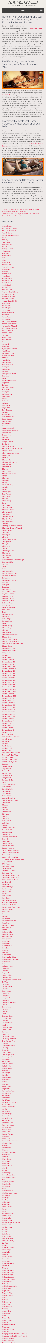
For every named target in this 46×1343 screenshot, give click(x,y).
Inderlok (5, 950)
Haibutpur (5, 884)
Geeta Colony (7, 796)
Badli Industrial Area (9, 380)
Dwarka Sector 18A (9, 689)
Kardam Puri (6, 1116)
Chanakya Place (8, 510)
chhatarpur (6, 535)
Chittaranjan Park (8, 551)
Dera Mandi (6, 616)
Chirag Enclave (7, 544)
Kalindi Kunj (6, 1079)
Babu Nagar (6, 369)
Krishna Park (6, 1225)
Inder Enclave (7, 946)
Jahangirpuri (6, 977)
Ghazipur (5, 805)
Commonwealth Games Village (13, 560)
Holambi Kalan (7, 932)
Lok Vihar (5, 1266)
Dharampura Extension (10, 635)
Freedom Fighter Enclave (11, 753)
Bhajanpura (6, 455)
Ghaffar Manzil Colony (10, 800)
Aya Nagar (6, 346)
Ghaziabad (6, 803)
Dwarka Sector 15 (8, 675)
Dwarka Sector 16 (8, 678)
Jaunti (4, 1014)
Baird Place (6, 389)
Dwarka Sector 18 (8, 687)
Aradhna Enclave (8, 299)
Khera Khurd (6, 1161)
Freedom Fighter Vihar (10, 755)
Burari (4, 503)
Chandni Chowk (7, 521)
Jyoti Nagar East (8, 1054)
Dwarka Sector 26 (8, 709)
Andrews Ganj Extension (10, 292)
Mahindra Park (7, 1281)
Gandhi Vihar (6, 773)
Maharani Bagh (7, 1275)
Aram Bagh (6, 303)
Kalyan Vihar (6, 1086)
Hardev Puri (6, 891)
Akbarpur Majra (7, 249)
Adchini (4, 237)
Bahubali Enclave (8, 387)
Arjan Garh (6, 305)
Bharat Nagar (7, 464)
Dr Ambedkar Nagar (9, 650)
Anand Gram (6, 274)
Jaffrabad (5, 968)
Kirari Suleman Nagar (9, 1193)
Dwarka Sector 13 (8, 671)
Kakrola (4, 1075)
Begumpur (6, 437)
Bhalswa (5, 458)
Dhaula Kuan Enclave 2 (10, 641)
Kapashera (6, 1104)
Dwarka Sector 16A (9, 680)
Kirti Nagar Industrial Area (11, 1200)
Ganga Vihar (6, 778)
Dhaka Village (7, 628)
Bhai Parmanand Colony (11, 453)
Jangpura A (6, 998)
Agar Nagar (6, 242)
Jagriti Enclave (7, 975)
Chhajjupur (6, 532)
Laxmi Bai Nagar (8, 1247)
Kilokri (4, 1179)
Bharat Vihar (6, 467)
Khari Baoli (6, 1154)
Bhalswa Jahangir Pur (10, 462)
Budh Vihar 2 (6, 496)
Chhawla (5, 537)
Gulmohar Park (7, 873)
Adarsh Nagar (7, 233)
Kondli (4, 1209)
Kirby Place (6, 1195)
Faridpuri (5, 744)
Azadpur (5, 358)
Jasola (4, 1005)
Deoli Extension (7, 614)
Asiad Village (6, 337)
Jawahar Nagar (7, 1016)
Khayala (5, 1157)
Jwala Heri (5, 1050)
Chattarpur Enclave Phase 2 (12, 528)
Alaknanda (5, 253)
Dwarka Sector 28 (8, 714)
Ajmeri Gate (6, 246)
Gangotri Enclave (8, 780)
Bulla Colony (6, 501)
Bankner (5, 412)
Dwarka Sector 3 (8, 719)
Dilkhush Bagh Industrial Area (12, 644)
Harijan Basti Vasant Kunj (11, 907)
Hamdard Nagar (7, 887)
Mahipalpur (6, 1284)
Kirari (4, 1188)
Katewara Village (8, 1125)
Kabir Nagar (6, 1059)
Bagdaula (5, 383)
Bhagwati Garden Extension (12, 448)
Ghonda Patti (6, 812)
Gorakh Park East (8, 827)
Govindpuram (7, 832)
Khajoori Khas (7, 1143)
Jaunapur (5, 1011)
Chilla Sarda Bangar (9, 539)
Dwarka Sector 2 (8, 698)
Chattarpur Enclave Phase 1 (12, 526)
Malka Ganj (6, 1304)
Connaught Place (8, 562)
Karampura (6, 1111)
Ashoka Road (7, 333)
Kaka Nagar (6, 1073)
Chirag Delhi (6, 541)
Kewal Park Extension (10, 1141)
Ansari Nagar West (8, 296)
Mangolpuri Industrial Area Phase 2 (14, 1336)
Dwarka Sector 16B (9, 682)
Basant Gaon (6, 421)
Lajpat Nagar (6, 1236)
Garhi (4, 782)
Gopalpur (5, 825)
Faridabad (5, 741)
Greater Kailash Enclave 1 (11, 850)
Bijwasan (5, 480)
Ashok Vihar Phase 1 (9, 321)
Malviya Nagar (7, 1306)
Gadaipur (5, 764)
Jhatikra (4, 1025)
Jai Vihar (5, 982)
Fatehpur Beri (7, 748)
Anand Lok (6, 276)
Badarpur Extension (9, 374)
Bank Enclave (7, 410)
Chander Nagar (7, 517)
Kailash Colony (7, 1064)
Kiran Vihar (6, 1186)
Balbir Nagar (6, 401)
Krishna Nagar (7, 1220)
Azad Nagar (6, 351)
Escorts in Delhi (7, 95)
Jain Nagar (6, 984)
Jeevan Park (6, 1018)
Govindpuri (6, 834)
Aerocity (5, 240)
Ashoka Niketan (7, 330)
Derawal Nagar (7, 621)
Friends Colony (7, 757)
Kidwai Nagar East (8, 1175)
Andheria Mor (7, 287)
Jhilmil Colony (7, 1030)
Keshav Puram (7, 1134)
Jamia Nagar (6, 991)
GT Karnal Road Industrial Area (13, 859)
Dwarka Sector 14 (8, 673)
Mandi (4, 1316)
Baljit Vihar (6, 408)
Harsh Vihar (6, 911)
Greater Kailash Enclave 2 (11, 852)
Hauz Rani (6, 923)
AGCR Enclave (7, 244)
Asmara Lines (7, 339)
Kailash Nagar (7, 1068)
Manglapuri (6, 1327)
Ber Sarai (5, 444)
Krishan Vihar (7, 1218)
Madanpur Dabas (8, 1270)
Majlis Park (6, 1291)
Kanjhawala (6, 1098)
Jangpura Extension (9, 1002)
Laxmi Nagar (6, 1250)
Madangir (5, 1268)
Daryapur (5, 585)
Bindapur (5, 482)
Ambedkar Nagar (8, 267)
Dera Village (6, 619)
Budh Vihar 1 (6, 494)
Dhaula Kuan (6, 637)
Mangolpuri (6, 1331)
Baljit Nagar (6, 405)
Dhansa (5, 630)
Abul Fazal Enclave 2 (9, 231)
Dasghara (5, 587)
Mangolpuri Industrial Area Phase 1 (14, 1334)
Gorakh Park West (8, 830)
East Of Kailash (7, 734)
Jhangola (5, 1020)
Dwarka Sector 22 (8, 705)
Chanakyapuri (7, 512)
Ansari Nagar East (8, 294)
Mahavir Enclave (8, 1277)
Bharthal (5, 469)
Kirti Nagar (6, 1197)
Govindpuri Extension (9, 837)
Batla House (6, 423)
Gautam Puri (6, 793)
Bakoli (4, 398)
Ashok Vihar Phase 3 (9, 326)
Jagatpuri (5, 970)
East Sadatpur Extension (11, 737)
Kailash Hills (6, 1066)
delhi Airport (6, 605)
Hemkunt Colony (8, 925)
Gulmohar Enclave (8, 871)
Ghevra (4, 807)
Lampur (5, 1245)
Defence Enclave (8, 601)
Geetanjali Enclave (8, 798)
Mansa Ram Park (8, 1338)
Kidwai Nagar (6, 1173)
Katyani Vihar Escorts (35, 29)
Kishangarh (6, 1204)
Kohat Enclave (7, 1207)
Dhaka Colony (7, 625)
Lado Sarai (6, 1234)
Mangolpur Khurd (8, 1329)
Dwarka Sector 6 (8, 725)
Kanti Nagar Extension (10, 1102)
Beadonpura (6, 433)
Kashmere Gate (7, 1123)
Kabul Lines (6, 1061)
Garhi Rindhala (7, 789)
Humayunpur (6, 939)
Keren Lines (6, 1132)
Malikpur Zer (6, 1302)
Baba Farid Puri (7, 364)
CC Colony (6, 505)
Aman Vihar (6, 262)
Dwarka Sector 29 (8, 716)
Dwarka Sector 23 (8, 707)
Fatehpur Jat (6, 750)
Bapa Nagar (6, 414)
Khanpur (5, 1150)
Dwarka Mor (6, 657)
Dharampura (6, 632)
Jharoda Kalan (7, 1023)
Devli (4, 623)
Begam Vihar (6, 435)
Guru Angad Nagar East (10, 875)
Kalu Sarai (5, 1084)
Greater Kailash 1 (8, 846)
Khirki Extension (7, 1166)
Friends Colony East (9, 759)
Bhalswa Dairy (7, 460)
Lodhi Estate (6, 1259)
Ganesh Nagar (7, 775)
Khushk (4, 1170)
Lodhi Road (6, 1261)
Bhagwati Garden (8, 446)
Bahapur (5, 385)
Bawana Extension (8, 428)
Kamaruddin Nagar (8, 1091)
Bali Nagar (6, 403)
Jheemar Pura (7, 1027)
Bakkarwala (6, 396)
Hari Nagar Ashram (9, 900)
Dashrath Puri (7, 589)
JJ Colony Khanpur (9, 1036)
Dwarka (4, 655)
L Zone (4, 1232)
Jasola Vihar (6, 1007)
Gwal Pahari (6, 882)
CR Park (5, 564)
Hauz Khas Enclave (9, 921)
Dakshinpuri (6, 578)
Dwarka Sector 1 (8, 660)
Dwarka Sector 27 (8, 712)
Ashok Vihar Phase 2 (9, 324)
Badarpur (5, 371)
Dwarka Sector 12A (9, 669)
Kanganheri (6, 1095)
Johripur (5, 1043)
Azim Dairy (6, 360)
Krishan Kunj (6, 1216)
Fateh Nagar (6, 746)
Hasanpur (5, 914)
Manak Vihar (6, 1311)
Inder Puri (5, 948)
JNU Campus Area (8, 1041)
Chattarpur (6, 523)
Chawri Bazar (7, 530)
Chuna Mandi (6, 555)
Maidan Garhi (6, 1288)
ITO (3, 964)
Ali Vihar (5, 258)
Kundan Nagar (7, 1227)
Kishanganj (6, 1202)
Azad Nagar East (8, 353)
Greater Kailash (7, 843)
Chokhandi (6, 553)
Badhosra (5, 376)
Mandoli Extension (8, 1325)
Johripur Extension (8, 1045)
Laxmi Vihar (6, 1252)
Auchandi (5, 344)
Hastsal (4, 916)
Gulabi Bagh (6, 868)
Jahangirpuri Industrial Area (11, 980)
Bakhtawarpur (7, 394)
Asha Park (6, 315)
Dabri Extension (7, 571)
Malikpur (5, 1300)
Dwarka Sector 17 (8, 684)
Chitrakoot (5, 548)
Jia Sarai (5, 1032)
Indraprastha (6, 955)
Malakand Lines (7, 1295)
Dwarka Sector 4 (8, 721)
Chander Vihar (7, 519)
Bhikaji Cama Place (9, 473)
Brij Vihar (5, 487)
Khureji (4, 1168)
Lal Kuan (5, 1243)
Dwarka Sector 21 (8, 703)
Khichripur (5, 1163)
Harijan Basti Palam (9, 905)
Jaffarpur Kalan (7, 966)
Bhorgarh (5, 478)
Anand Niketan (7, 278)
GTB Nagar (6, 864)
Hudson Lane (7, 936)
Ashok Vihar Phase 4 (9, 328)
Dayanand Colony (8, 594)
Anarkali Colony (7, 285)
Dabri (4, 569)
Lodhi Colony (7, 1257)
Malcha (4, 1297)
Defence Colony (8, 598)
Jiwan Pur (5, 1034)
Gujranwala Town (8, 866)
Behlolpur (5, 439)
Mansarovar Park (8, 1340)
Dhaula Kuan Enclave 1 (10, 639)
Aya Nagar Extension (9, 349)
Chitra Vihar (6, 546)
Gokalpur (5, 816)
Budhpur (5, 498)
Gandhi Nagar (7, 771)
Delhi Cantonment (8, 607)
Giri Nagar (5, 814)
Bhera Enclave (7, 471)
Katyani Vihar (6, 1129)
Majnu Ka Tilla (7, 1293)
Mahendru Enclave (8, 1279)
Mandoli (5, 1322)
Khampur (5, 1145)
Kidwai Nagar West (9, 1177)
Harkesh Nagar (7, 909)
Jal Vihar (5, 989)
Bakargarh (5, 392)
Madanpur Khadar (8, 1272)
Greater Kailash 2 (8, 848)
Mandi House (7, 1320)
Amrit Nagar (6, 269)
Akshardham (6, 251)
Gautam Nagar (7, 791)
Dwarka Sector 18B (9, 691)
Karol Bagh (6, 1120)
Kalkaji (4, 1082)
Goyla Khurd (6, 841)
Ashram (5, 335)
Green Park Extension (10, 857)
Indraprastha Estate (9, 957)
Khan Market (6, 1148)
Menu (23, 10)
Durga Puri (6, 653)
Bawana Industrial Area (10, 430)
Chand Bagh (6, 514)
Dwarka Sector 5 (8, 723)
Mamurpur (5, 1309)
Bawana (5, 426)
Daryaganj (5, 582)
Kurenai (4, 1229)
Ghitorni (5, 809)
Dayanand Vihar (7, 596)
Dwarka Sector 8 (8, 730)
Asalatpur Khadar (8, 312)
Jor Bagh (5, 1048)
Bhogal (4, 476)
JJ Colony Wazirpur (9, 1039)
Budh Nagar (6, 492)
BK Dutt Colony (7, 485)
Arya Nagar (6, 310)
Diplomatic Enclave (9, 648)
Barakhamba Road (8, 417)
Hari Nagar (6, 898)
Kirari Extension (7, 1191)
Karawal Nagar (7, 1114)
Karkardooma (7, 1118)
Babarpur (5, 367)
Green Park (6, 855)
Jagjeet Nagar (7, 973)
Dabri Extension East (9, 573)
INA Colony (6, 943)
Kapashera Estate (8, 1107)
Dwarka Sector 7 (8, 728)
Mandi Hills (6, 1318)
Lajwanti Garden (7, 1238)
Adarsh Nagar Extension (10, 235)
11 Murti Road (7, 226)
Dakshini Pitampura (9, 576)
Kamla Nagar (6, 1093)
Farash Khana (7, 739)
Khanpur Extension (9, 1152)
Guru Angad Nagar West (10, 877)
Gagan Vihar (6, 768)
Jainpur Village (7, 986)
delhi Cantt (6, 610)
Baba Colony (6, 362)
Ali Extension (6, 255)
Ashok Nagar (6, 317)
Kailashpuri (6, 1070)
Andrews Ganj (7, 290)
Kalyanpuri (6, 1089)
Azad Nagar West (8, 355)
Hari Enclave (6, 896)
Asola (4, 342)
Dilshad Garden (7, 646)
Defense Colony (8, 603)
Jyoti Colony (6, 1052)
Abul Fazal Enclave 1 (9, 228)
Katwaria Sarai (7, 1127)
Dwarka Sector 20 (8, 700)
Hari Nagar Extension (9, 902)
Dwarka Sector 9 (8, 732)
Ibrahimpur (6, 941)
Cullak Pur (5, 566)
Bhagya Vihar (7, 451)
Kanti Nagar (6, 1100)
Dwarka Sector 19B (9, 696)
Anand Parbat (7, 280)
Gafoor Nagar (7, 766)
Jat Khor (5, 1009)
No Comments (19, 26)
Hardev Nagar (7, 889)
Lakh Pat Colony (8, 1241)
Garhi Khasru (6, 787)
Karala (4, 1109)
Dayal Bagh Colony (9, 591)
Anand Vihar (6, 283)
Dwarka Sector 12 (8, 666)
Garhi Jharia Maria (8, 784)
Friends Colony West (9, 762)
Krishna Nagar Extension (11, 1222)
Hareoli (4, 893)
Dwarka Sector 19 (8, 694)
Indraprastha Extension (10, 959)
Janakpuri (5, 993)
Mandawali (6, 1313)
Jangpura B (6, 1000)
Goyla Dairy (6, 839)
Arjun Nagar (6, 308)
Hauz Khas (6, 918)
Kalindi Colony (7, 1077)
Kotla (4, 1211)
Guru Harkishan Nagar (10, 880)
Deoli (4, 612)
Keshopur (5, 1136)
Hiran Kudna (6, 927)
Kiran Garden (6, 1184)
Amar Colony (7, 265)
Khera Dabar (6, 1159)
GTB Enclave (7, 862)
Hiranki (4, 930)
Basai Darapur (7, 419)
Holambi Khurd (7, 934)
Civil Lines (5, 557)
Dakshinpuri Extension (10, 580)
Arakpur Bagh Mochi (9, 301)
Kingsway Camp (8, 1182)
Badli (4, 378)
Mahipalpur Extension (9, 1286)
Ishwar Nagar (7, 961)
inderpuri (5, 952)
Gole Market (6, 821)
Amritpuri (5, 271)
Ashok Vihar (6, 319)
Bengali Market (7, 442)
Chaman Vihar (7, 507)
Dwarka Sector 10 (8, 662)
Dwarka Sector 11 (8, 664)
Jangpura (5, 995)
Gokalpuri (5, 818)
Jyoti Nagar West (8, 1057)
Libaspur (5, 1254)
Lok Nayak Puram (8, 1263)
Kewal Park (6, 1138)
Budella (4, 489)
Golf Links (5, 823)
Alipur (4, 260)
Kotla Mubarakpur (8, 1213)
